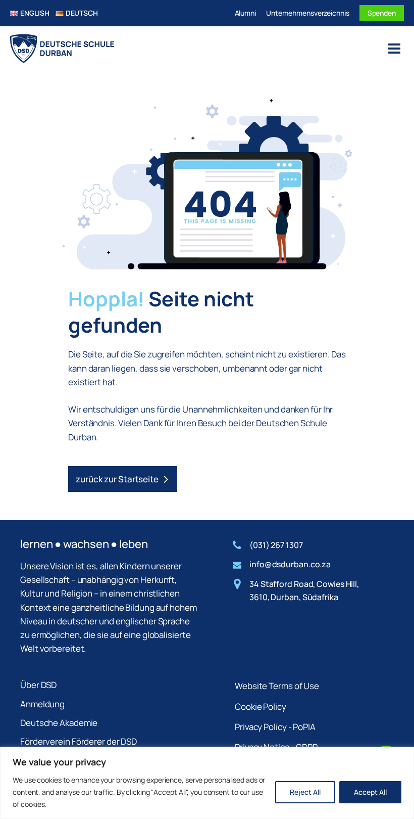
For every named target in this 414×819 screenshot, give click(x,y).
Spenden (382, 13)
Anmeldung (42, 704)
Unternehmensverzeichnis (307, 13)
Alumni (245, 13)
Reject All (305, 792)
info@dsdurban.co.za (290, 564)
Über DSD (38, 685)
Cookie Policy (260, 706)
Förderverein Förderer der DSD (78, 741)
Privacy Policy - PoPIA (275, 727)
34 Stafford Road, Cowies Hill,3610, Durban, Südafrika (304, 590)
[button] (122, 479)
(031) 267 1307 (276, 545)
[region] (207, 783)
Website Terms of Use (277, 686)
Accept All (370, 792)
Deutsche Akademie (58, 723)
